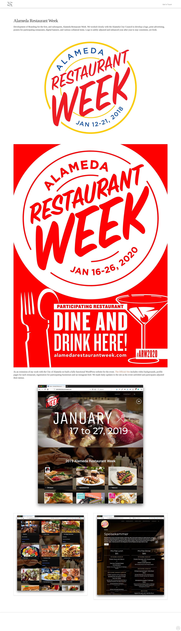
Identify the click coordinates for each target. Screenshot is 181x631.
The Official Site (122, 371)
